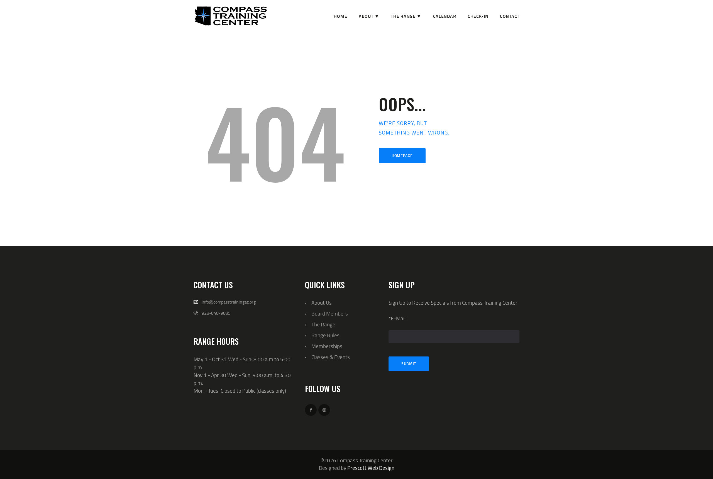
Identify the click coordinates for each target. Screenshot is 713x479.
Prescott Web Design (370, 467)
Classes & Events (330, 357)
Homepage (402, 155)
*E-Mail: (398, 318)
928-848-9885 (216, 313)
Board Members (329, 313)
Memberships (326, 346)
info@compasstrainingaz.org (229, 302)
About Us (321, 302)
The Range (323, 324)
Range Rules (325, 335)
